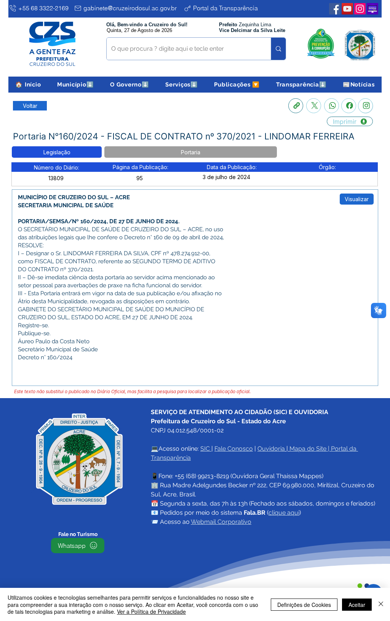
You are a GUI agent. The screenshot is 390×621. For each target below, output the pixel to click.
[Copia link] (295, 105)
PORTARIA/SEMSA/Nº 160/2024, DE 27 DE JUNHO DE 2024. (98, 221)
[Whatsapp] (331, 105)
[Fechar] (380, 604)
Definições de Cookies (304, 604)
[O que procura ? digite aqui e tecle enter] (278, 49)
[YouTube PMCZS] (347, 8)
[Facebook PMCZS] (334, 8)
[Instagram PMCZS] (360, 8)
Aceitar (356, 604)
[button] (76, 84)
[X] (313, 105)
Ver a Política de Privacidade (151, 611)
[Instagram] (365, 105)
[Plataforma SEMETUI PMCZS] (372, 8)
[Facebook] (348, 105)
